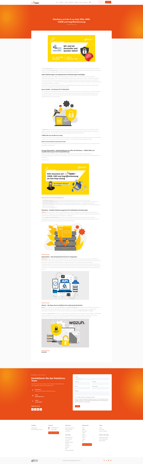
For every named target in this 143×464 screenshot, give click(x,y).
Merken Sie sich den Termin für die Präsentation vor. (53, 197)
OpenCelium (44, 258)
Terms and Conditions (103, 431)
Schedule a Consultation (53, 432)
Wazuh (43, 307)
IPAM (66, 448)
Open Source (67, 445)
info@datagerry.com (39, 396)
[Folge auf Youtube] (38, 409)
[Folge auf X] (35, 409)
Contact (101, 2)
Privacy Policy (101, 429)
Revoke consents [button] (102, 440)
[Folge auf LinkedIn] (32, 409)
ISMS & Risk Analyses (69, 442)
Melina (69, 24)
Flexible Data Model (69, 437)
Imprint (100, 427)
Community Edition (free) (69, 427)
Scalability (67, 447)
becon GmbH (73, 460)
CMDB (83, 429)
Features (83, 432)
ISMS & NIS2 (84, 431)
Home (83, 427)
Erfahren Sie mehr (45, 254)
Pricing (83, 434)
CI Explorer (67, 440)
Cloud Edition (67, 431)
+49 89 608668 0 (38, 402)
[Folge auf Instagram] (41, 409)
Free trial (108, 2)
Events (83, 437)
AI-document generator (69, 450)
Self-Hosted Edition (68, 429)
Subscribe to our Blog (87, 444)
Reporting (67, 443)
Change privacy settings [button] (103, 437)
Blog (83, 440)
